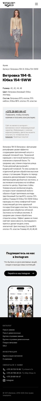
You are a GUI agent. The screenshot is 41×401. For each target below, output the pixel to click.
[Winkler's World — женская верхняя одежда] (9, 6)
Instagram (9, 137)
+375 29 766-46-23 (13, 373)
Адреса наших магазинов (12, 356)
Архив (5, 65)
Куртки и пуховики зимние (13, 336)
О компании (7, 359)
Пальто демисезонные (12, 333)
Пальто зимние (9, 330)
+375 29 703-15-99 (13, 369)
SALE (5, 346)
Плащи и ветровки (10, 343)
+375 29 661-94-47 (15, 111)
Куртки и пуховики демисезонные (16, 339)
